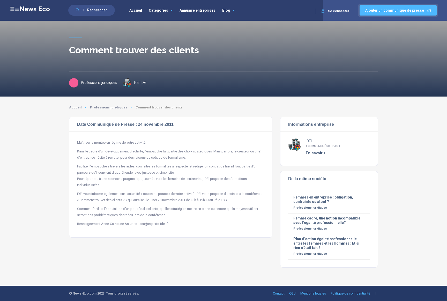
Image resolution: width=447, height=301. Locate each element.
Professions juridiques (108, 107)
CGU (292, 293)
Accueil (135, 10)
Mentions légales (313, 293)
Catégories (158, 10)
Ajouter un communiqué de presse (395, 10)
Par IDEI (140, 82)
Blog (226, 10)
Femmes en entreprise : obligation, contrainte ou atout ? (323, 199)
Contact (279, 293)
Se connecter (338, 11)
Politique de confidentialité (350, 293)
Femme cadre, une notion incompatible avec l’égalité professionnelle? (326, 220)
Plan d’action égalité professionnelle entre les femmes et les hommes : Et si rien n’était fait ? (326, 243)
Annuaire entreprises (197, 10)
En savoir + (316, 153)
